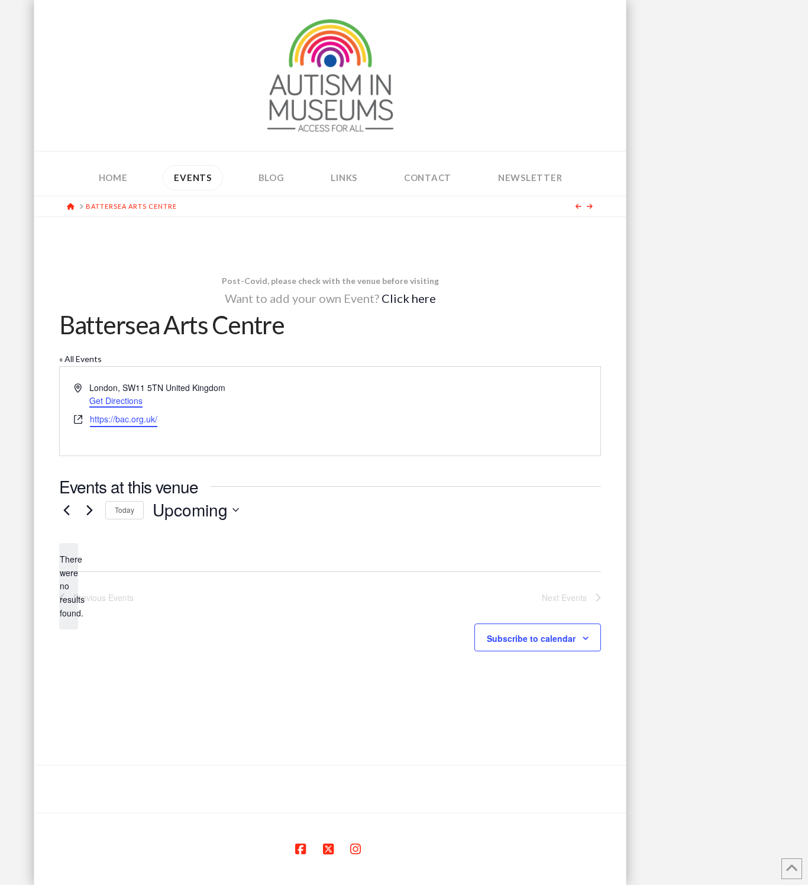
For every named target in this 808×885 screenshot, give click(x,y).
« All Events (80, 359)
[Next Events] (89, 510)
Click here (409, 298)
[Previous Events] (66, 510)
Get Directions (116, 400)
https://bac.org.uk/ (123, 419)
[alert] (68, 586)
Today (124, 510)
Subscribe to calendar (531, 638)
